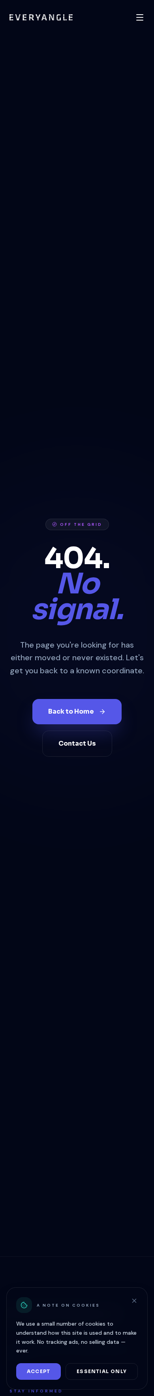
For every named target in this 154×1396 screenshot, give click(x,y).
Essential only (102, 1371)
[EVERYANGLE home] (41, 17)
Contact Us (77, 743)
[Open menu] (140, 17)
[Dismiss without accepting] (134, 1301)
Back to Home (71, 711)
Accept (38, 1371)
